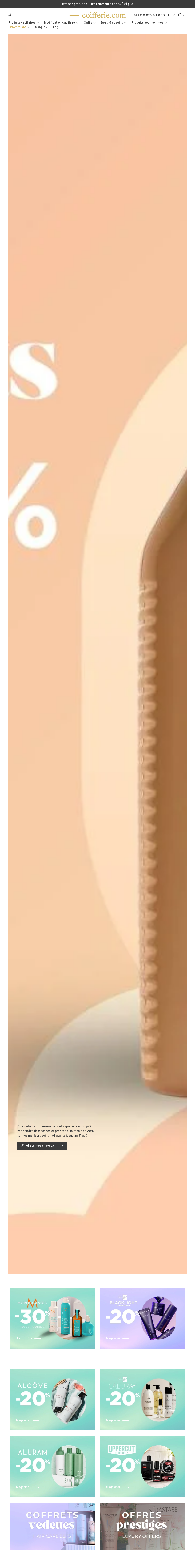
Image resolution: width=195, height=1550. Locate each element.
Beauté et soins (112, 23)
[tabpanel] (97, 654)
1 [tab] (90, 1264)
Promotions (18, 27)
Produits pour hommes (147, 23)
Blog (55, 27)
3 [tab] (111, 1264)
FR (169, 15)
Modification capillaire (59, 23)
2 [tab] (100, 1264)
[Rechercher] (10, 15)
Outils (88, 23)
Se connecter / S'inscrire (149, 15)
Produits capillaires (22, 23)
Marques (41, 27)
